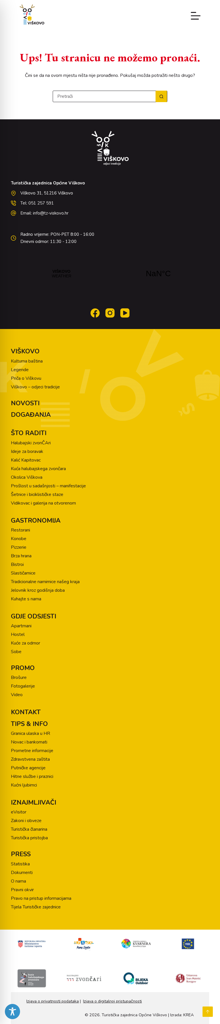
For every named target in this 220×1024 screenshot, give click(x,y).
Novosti (25, 403)
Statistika (20, 864)
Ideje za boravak (27, 451)
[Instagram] (110, 313)
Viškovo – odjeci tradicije (35, 387)
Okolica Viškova (26, 477)
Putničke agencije (28, 768)
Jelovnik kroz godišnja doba (38, 590)
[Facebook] (95, 313)
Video (17, 695)
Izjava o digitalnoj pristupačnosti (112, 1001)
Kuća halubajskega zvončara (38, 469)
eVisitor (18, 812)
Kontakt (26, 712)
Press (21, 854)
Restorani (20, 530)
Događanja (31, 414)
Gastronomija (35, 520)
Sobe (16, 652)
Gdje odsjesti (33, 616)
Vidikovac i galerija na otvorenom (43, 503)
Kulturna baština (27, 361)
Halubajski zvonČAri (31, 443)
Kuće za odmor (25, 643)
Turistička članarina (29, 829)
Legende (20, 370)
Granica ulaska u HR (30, 733)
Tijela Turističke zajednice (36, 907)
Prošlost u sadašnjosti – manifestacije (48, 486)
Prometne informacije (32, 750)
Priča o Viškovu (26, 378)
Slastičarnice (23, 573)
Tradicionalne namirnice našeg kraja (45, 582)
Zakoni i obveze (26, 820)
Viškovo (25, 351)
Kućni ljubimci (24, 785)
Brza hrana (21, 556)
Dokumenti (22, 872)
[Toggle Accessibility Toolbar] (12, 1011)
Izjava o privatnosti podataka (52, 1001)
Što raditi (28, 433)
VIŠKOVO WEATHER (110, 274)
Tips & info (29, 724)
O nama (18, 881)
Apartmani (21, 626)
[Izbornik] (196, 16)
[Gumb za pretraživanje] (161, 96)
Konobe (18, 539)
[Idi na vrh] (208, 1012)
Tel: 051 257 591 (37, 203)
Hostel (18, 634)
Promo (23, 668)
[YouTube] (124, 313)
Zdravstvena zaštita (30, 759)
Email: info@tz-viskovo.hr (44, 213)
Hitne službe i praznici (32, 776)
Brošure (19, 677)
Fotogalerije (23, 686)
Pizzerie (18, 547)
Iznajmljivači (33, 802)
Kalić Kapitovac (26, 460)
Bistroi (17, 564)
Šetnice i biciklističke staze (37, 494)
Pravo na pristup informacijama (41, 898)
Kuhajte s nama (26, 599)
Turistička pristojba (29, 838)
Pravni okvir (22, 890)
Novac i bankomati (29, 742)
